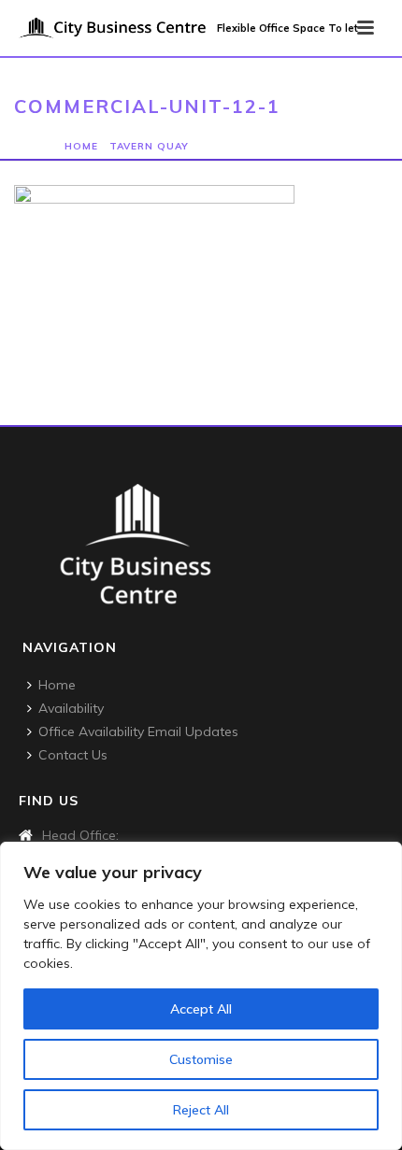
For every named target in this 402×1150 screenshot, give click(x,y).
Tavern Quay (149, 146)
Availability (71, 708)
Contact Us (73, 754)
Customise (201, 1059)
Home (81, 146)
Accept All (201, 1009)
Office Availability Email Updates (138, 731)
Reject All (201, 1109)
